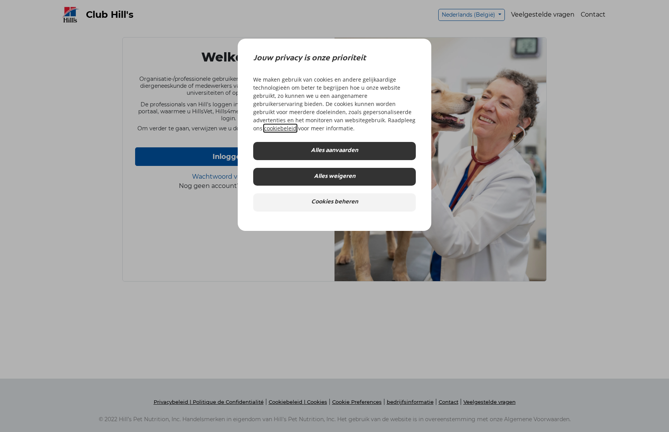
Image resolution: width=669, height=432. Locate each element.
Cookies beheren (334, 202)
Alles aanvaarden (334, 151)
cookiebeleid (280, 128)
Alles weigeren (334, 176)
